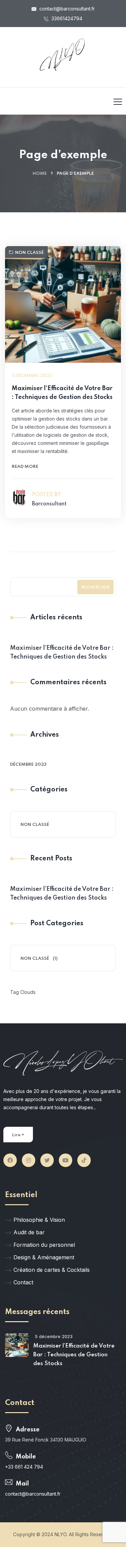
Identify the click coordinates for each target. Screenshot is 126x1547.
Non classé (29, 253)
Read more (25, 467)
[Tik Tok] (84, 1160)
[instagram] (28, 1160)
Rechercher (95, 588)
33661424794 (66, 18)
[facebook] (10, 1160)
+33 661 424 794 (24, 1467)
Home (40, 173)
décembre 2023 (28, 764)
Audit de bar (29, 1232)
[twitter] (47, 1160)
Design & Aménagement (43, 1257)
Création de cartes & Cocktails (51, 1269)
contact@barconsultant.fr (66, 8)
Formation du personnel (44, 1244)
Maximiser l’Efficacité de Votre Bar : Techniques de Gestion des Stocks (62, 392)
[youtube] (65, 1160)
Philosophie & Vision (39, 1219)
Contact (23, 1282)
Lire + (18, 1135)
